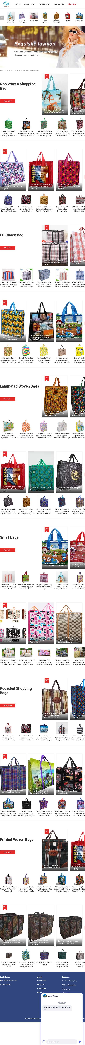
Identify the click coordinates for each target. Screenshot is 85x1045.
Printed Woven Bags (16, 839)
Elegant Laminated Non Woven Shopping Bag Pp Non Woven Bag (54, 111)
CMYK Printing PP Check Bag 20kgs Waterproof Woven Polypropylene (62, 284)
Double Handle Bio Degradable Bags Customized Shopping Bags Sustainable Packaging (69, 640)
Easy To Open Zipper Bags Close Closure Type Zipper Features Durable (12, 489)
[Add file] (43, 1041)
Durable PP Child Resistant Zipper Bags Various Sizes (69, 489)
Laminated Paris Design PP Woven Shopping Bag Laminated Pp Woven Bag (41, 187)
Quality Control (41, 988)
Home (2, 70)
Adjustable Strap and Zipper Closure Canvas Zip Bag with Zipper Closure (39, 942)
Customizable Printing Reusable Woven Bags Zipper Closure (12, 791)
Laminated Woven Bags (19, 386)
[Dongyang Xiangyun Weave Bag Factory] (6, 4)
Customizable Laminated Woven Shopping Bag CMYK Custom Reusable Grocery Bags (40, 338)
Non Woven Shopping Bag (69, 981)
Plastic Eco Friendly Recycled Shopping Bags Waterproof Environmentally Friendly (53, 715)
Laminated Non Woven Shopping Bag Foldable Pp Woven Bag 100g (44, 133)
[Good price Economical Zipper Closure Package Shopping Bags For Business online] (62, 955)
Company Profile (41, 980)
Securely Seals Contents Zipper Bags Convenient (40, 489)
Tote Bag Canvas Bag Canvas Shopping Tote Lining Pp (68, 942)
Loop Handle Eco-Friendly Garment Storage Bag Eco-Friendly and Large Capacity (69, 791)
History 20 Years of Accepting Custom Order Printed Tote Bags (44, 889)
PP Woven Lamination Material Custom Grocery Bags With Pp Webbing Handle (40, 640)
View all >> (8, 101)
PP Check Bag (11, 235)
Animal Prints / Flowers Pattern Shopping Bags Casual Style (8, 587)
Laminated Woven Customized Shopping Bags (12, 640)
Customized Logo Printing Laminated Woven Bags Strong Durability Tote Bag (54, 413)
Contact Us (40, 992)
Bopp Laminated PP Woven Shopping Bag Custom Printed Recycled (12, 187)
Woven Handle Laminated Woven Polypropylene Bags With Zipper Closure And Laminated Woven (8, 438)
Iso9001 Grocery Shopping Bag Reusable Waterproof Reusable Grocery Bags (68, 338)
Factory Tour (40, 984)
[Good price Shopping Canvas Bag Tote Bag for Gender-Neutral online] (8, 955)
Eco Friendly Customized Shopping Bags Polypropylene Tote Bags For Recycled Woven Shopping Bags (26, 664)
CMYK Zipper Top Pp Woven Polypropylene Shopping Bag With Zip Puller (69, 187)
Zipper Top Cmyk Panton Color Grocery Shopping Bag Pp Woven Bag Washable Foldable (12, 338)
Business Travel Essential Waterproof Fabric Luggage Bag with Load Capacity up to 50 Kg (26, 816)
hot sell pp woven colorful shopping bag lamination (52, 866)
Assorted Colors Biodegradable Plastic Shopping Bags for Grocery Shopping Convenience (62, 740)
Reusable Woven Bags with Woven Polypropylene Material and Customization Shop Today (41, 791)
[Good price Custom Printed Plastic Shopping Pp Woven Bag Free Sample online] (8, 879)
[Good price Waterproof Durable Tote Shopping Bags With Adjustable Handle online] (26, 577)
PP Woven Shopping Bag (69, 985)
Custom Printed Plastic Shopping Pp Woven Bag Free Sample (8, 889)
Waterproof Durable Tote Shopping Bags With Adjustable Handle (26, 587)
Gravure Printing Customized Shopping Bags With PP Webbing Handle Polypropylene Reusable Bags (44, 664)
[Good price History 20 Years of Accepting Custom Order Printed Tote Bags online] (44, 879)
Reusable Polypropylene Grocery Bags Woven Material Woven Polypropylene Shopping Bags (26, 211)
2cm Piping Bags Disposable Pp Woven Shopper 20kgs (62, 133)
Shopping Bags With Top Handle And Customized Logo (44, 587)
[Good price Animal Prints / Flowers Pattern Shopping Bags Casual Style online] (8, 577)
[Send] (79, 1041)
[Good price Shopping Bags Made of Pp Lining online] (44, 955)
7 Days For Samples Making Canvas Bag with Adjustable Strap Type (13, 942)
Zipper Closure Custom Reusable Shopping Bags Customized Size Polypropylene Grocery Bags (8, 664)
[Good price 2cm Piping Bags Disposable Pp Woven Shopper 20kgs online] (62, 123)
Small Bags (9, 537)
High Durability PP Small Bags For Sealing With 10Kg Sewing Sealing (55, 564)
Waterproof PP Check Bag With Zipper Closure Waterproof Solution (54, 262)
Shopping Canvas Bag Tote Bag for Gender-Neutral (8, 964)
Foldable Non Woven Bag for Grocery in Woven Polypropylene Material (62, 813)
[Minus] (80, 996)
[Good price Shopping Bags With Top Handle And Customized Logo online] (44, 577)
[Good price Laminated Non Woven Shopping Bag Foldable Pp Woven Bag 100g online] (44, 123)
